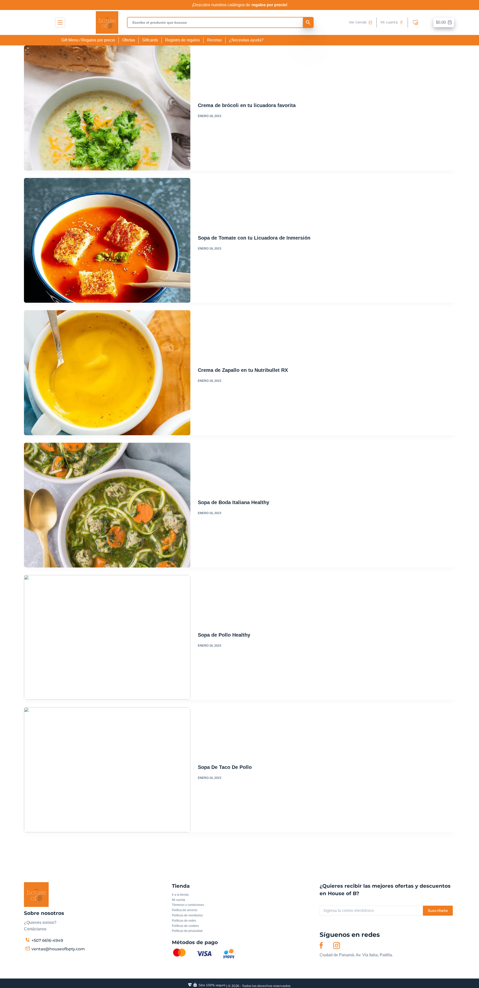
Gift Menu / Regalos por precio (88, 40)
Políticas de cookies (185, 926)
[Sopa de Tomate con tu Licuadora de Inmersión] (107, 240)
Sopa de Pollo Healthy (224, 635)
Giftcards (150, 40)
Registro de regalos (182, 40)
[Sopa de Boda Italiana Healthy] (107, 505)
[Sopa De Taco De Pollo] (107, 769)
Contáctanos (35, 929)
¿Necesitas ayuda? (246, 40)
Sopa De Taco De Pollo (225, 767)
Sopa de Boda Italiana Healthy (233, 502)
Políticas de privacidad (187, 931)
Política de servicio (184, 910)
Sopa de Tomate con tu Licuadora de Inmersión (254, 238)
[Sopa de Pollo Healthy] (107, 637)
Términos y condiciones (188, 905)
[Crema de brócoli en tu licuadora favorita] (107, 107)
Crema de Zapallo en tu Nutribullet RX (243, 370)
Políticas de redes (184, 920)
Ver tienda (357, 22)
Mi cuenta (389, 22)
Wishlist (416, 22)
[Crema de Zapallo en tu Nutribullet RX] (107, 372)
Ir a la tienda (180, 894)
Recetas (214, 40)
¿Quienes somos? (40, 922)
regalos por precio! (269, 5)
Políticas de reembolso (187, 915)
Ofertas (128, 40)
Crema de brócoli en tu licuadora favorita (247, 105)
